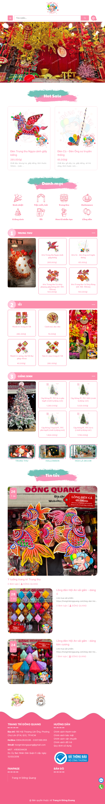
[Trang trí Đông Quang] (52, 453)
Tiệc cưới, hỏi (41, 204)
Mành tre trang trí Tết (21, 327)
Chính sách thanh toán (65, 731)
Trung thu (64, 204)
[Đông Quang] (17, 700)
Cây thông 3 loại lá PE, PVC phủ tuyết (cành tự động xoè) (52, 429)
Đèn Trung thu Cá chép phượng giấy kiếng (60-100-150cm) (52, 287)
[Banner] (22, 262)
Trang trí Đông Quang (24, 778)
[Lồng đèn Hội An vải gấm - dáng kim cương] (30, 661)
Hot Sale (52, 96)
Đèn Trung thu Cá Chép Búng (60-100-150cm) (83, 286)
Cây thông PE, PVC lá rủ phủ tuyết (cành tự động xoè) (52, 400)
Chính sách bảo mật (64, 735)
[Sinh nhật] (18, 197)
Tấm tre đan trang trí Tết (52, 356)
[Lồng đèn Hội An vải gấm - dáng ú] (30, 610)
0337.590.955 (40, 740)
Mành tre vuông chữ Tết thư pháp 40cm (21, 357)
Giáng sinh (18, 219)
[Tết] (41, 212)
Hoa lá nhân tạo (64, 219)
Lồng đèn (87, 219)
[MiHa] (41, 700)
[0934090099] (101, 787)
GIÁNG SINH (25, 376)
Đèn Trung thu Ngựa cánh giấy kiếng (52, 256)
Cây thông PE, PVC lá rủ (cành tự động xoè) (83, 429)
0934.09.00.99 (23, 740)
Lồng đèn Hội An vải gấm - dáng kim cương (76, 642)
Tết (41, 219)
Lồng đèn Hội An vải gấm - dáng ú (76, 592)
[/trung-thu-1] (22, 453)
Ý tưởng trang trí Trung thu (24, 579)
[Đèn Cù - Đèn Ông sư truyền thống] (76, 127)
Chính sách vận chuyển (65, 738)
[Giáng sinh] (18, 212)
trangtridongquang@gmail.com (30, 744)
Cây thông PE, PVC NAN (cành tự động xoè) (83, 400)
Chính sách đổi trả (63, 742)
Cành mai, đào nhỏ (52, 327)
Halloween (87, 204)
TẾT (20, 304)
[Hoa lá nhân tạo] (63, 212)
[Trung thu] (64, 197)
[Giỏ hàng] (93, 18)
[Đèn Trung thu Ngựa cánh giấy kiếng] (29, 127)
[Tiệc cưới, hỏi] (41, 197)
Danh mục (52, 183)
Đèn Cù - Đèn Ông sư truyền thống (83, 256)
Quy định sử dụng (62, 745)
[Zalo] (101, 780)
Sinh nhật (18, 204)
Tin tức (52, 475)
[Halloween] (87, 197)
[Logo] (52, 7)
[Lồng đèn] (87, 212)
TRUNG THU (25, 233)
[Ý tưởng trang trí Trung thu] (52, 530)
